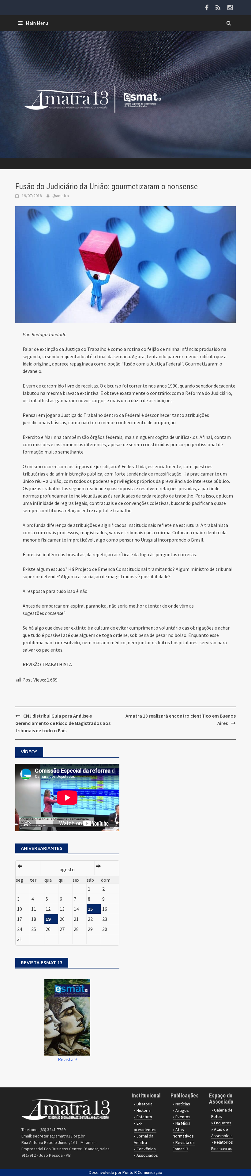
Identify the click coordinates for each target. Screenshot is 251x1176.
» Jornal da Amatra (143, 1139)
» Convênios (145, 1149)
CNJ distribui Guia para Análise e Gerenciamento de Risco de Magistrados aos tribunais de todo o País (63, 723)
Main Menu (37, 23)
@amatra (60, 195)
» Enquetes (221, 1123)
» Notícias (181, 1104)
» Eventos (181, 1116)
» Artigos (181, 1110)
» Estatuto (143, 1116)
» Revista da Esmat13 (184, 1146)
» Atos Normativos (183, 1133)
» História (142, 1110)
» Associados (146, 1155)
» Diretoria (143, 1104)
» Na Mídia (181, 1123)
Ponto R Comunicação (142, 1172)
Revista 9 (67, 1059)
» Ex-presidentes (145, 1126)
